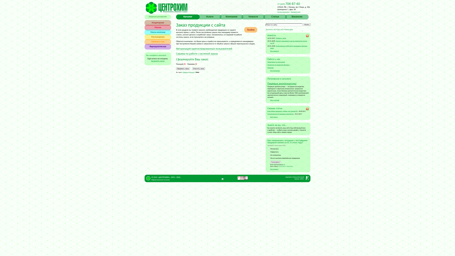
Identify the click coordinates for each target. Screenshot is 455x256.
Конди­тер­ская (158, 23)
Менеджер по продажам (276, 62)
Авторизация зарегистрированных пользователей (204, 49)
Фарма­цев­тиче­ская (158, 47)
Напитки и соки (157, 42)
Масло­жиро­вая (157, 37)
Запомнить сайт (271, 29)
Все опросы (274, 169)
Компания (231, 16)
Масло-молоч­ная (157, 32)
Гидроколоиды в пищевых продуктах (280, 114)
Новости (253, 16)
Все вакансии (275, 71)
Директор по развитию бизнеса (278, 65)
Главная (185, 72)
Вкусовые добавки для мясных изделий (249, 12)
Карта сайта (289, 29)
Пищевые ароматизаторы (281, 83)
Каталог (187, 16)
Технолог (270, 68)
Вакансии (297, 16)
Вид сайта (280, 29)
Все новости (274, 51)
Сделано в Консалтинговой (294, 178)
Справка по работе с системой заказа (197, 54)
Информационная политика (160, 180)
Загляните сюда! (158, 61)
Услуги (209, 16)
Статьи (275, 16)
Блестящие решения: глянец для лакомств (282, 111)
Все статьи (274, 117)
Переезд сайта (281, 38)
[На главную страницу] (166, 13)
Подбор (251, 30)
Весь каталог (274, 100)
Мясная (158, 28)
